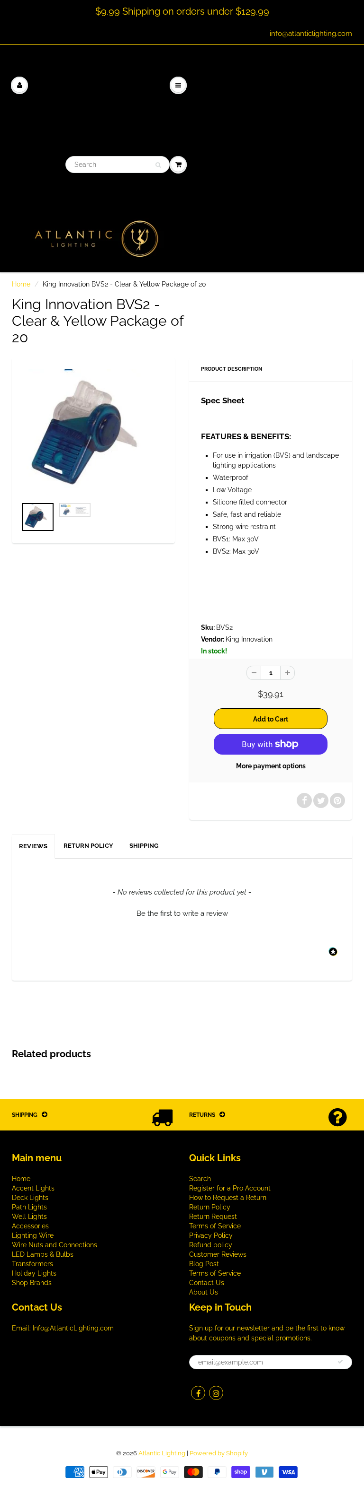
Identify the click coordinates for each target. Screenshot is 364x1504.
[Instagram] (216, 1393)
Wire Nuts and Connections (54, 1245)
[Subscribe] (340, 1361)
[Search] (158, 165)
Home (21, 284)
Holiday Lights (34, 1273)
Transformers (32, 1264)
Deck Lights (30, 1197)
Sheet (233, 400)
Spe (208, 400)
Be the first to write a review (182, 913)
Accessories (30, 1226)
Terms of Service (215, 1226)
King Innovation (249, 639)
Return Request (213, 1216)
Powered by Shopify (219, 1453)
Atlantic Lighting (161, 1453)
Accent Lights (33, 1188)
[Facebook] (198, 1393)
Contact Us (206, 1283)
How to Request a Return (227, 1197)
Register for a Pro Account (230, 1188)
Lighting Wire (33, 1235)
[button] (182, 912)
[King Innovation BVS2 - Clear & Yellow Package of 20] (93, 432)
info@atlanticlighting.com (311, 33)
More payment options (271, 766)
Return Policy (88, 845)
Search (200, 1178)
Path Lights (29, 1207)
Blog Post (204, 1264)
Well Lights (29, 1216)
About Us (203, 1292)
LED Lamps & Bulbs (42, 1254)
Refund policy (210, 1245)
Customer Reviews (217, 1254)
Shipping (143, 845)
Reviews (33, 846)
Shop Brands (32, 1283)
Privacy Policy (211, 1235)
